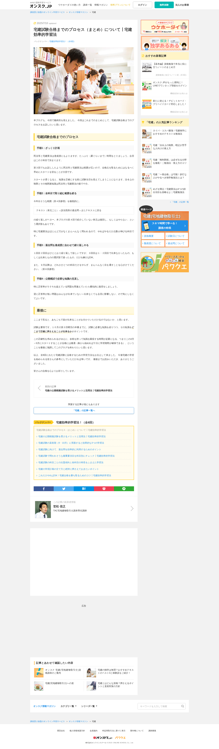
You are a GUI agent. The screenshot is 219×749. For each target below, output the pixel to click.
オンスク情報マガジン (44, 706)
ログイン (142, 5)
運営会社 (61, 731)
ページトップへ (211, 741)
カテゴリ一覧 (67, 706)
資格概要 (149, 236)
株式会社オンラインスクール (95, 743)
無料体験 (164, 5)
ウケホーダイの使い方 (69, 5)
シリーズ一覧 (88, 706)
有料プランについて (120, 5)
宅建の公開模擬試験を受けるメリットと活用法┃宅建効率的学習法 (72, 436)
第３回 (37, 167)
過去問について (176, 243)
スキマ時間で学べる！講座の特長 (165, 225)
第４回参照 (59, 201)
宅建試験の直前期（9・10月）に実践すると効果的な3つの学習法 (71, 443)
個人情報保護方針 (77, 731)
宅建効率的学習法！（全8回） (62, 41)
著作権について (137, 731)
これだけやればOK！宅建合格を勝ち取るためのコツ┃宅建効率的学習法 (74, 475)
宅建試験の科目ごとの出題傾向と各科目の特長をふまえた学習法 (70, 462)
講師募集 (152, 731)
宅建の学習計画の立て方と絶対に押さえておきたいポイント (68, 469)
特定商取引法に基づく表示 (113, 731)
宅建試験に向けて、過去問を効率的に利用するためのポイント (69, 449)
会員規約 (93, 731)
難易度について (152, 243)
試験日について (176, 236)
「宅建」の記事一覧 (180, 202)
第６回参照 (48, 269)
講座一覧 (87, 5)
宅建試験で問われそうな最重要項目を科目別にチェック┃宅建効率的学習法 (76, 456)
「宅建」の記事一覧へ (84, 410)
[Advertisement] (84, 562)
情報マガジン (101, 5)
